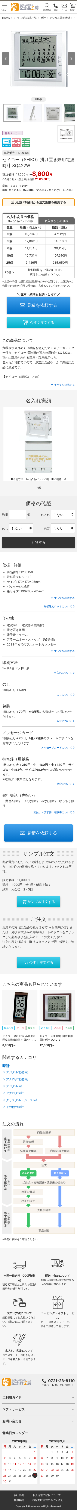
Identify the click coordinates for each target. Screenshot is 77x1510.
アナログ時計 (15, 1093)
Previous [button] (5, 58)
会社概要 (19, 1495)
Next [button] (71, 58)
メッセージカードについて (56, 747)
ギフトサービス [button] (13, 1409)
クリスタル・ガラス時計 (22, 1100)
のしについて (64, 694)
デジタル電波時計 (18, 1072)
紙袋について (64, 783)
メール (64, 10)
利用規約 (19, 1500)
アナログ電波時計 (18, 1079)
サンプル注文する (41, 901)
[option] (38, 58)
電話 (56, 10)
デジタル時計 (15, 1086)
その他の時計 (15, 1107)
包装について (64, 721)
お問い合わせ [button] (12, 1421)
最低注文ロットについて (58, 606)
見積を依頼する (42, 305)
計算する (38, 542)
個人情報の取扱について (47, 1495)
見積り (73, 10)
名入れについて (63, 672)
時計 (6, 1066)
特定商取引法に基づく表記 (48, 1500)
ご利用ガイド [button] (12, 1397)
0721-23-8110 (61, 1381)
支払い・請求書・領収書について (53, 812)
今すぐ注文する (42, 322)
